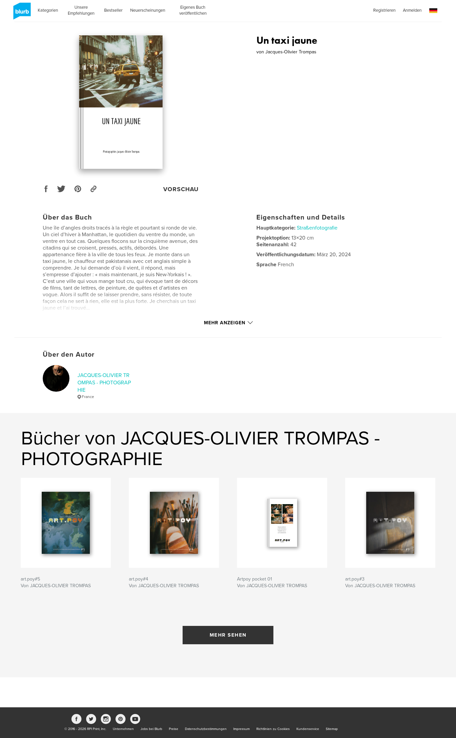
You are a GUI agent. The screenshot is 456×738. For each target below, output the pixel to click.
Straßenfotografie (317, 228)
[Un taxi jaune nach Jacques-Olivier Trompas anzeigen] (121, 102)
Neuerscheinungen (147, 10)
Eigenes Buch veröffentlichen (193, 10)
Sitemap (332, 729)
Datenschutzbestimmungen (206, 729)
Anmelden (412, 10)
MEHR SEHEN (228, 635)
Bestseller (113, 10)
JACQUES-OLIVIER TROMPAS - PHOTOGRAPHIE (104, 383)
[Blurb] (20, 13)
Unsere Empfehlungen (81, 10)
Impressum (241, 729)
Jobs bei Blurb (151, 729)
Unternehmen (123, 729)
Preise (173, 729)
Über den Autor (68, 355)
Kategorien (48, 10)
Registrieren (384, 10)
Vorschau (181, 189)
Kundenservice (307, 729)
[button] (433, 11)
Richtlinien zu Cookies (273, 729)
